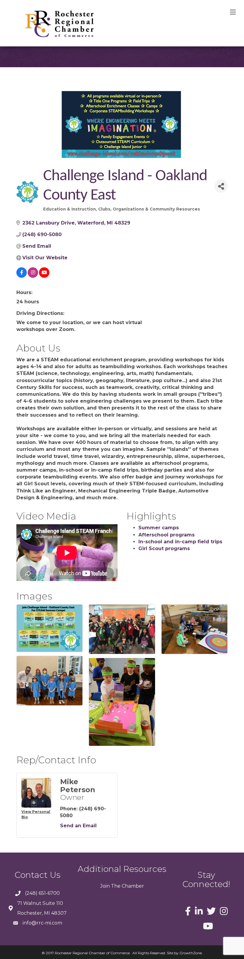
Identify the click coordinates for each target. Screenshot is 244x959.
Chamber (132, 886)
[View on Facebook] (21, 276)
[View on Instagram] (33, 276)
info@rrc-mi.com (42, 923)
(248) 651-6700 (42, 893)
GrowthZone (190, 953)
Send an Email (78, 825)
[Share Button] (221, 186)
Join (105, 886)
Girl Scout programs (164, 548)
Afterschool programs (166, 535)
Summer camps (158, 527)
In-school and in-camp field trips (180, 541)
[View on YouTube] (44, 276)
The (115, 886)
